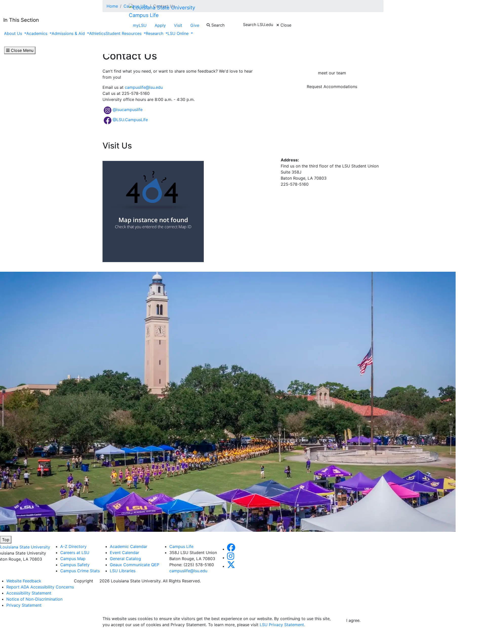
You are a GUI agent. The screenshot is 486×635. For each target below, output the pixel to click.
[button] (231, 549)
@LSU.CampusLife (130, 119)
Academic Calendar (128, 546)
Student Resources (124, 33)
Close (285, 25)
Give (194, 25)
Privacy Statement (24, 605)
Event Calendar (124, 552)
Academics (37, 33)
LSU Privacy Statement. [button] (282, 624)
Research (155, 33)
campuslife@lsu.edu (144, 87)
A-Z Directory (73, 546)
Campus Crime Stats (80, 570)
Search (217, 25)
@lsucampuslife (128, 109)
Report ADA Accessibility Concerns (40, 586)
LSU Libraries (122, 570)
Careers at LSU (74, 552)
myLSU (140, 25)
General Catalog (125, 558)
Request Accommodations (332, 86)
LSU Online (179, 33)
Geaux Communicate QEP (134, 564)
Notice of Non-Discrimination (34, 599)
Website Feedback (23, 580)
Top (5, 539)
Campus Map (73, 558)
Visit (178, 25)
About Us (13, 33)
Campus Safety (75, 564)
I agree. (353, 620)
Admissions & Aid (69, 33)
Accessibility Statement (28, 593)
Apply (160, 25)
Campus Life (144, 15)
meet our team (332, 72)
